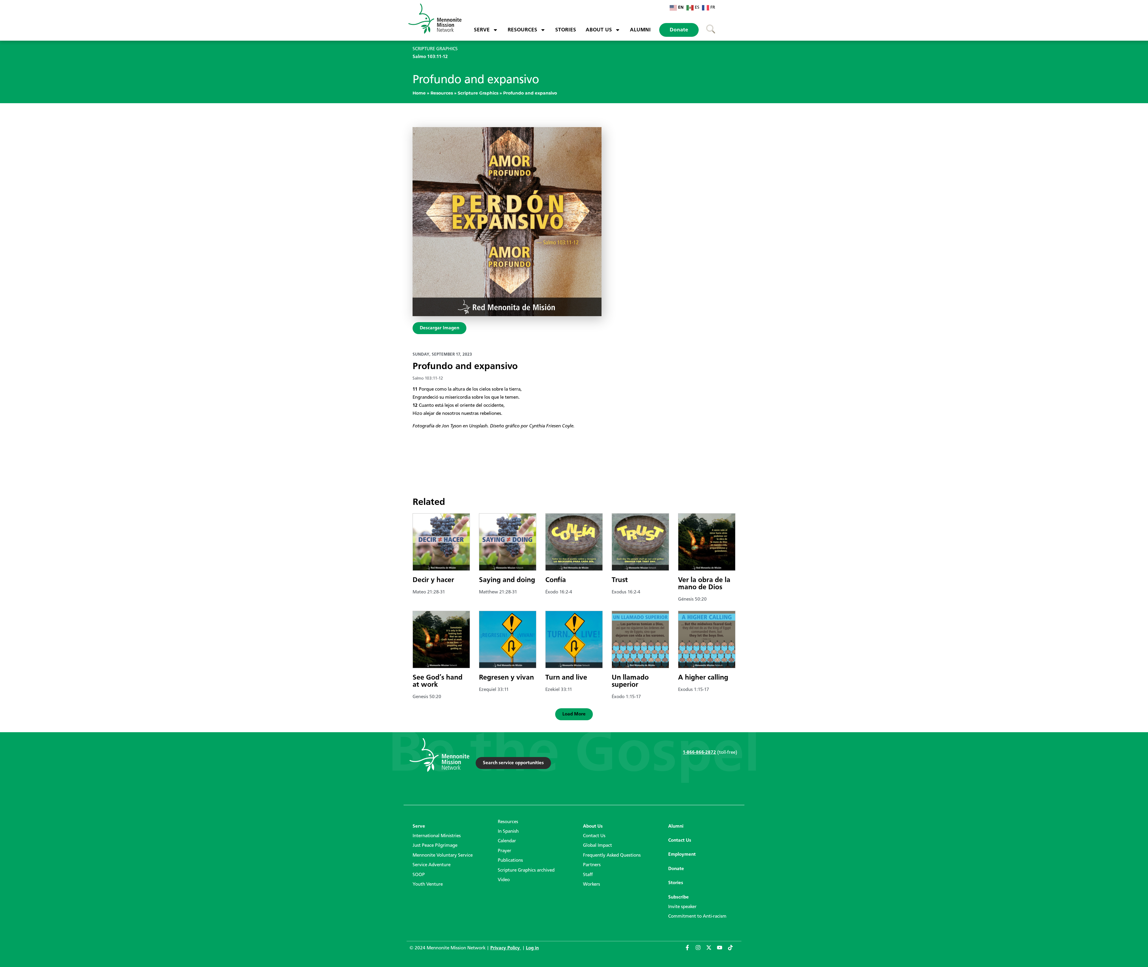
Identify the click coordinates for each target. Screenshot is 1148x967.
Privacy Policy (505, 948)
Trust (620, 580)
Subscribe (678, 897)
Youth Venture (428, 884)
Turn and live (566, 677)
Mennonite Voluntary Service (443, 855)
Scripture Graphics (478, 93)
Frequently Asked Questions (612, 855)
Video (504, 880)
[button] (574, 714)
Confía (555, 580)
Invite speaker (682, 906)
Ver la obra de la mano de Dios (704, 584)
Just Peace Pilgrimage (435, 845)
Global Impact (597, 845)
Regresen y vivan (506, 677)
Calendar (507, 841)
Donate (679, 30)
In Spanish (508, 831)
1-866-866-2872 (699, 752)
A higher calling (703, 677)
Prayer (504, 851)
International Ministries (437, 836)
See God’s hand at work (437, 681)
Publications (510, 860)
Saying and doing (507, 580)
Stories (565, 30)
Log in (532, 948)
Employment (682, 854)
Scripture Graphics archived (526, 870)
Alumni (640, 30)
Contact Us (594, 836)
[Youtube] (722, 950)
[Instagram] (700, 950)
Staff (588, 874)
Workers (591, 884)
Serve (482, 30)
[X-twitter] (711, 950)
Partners (592, 865)
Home (419, 93)
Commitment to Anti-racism (697, 916)
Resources (522, 30)
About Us (599, 30)
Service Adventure (432, 865)
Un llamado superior (630, 681)
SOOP (419, 874)
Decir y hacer (433, 580)
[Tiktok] (733, 950)
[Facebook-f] (690, 950)
